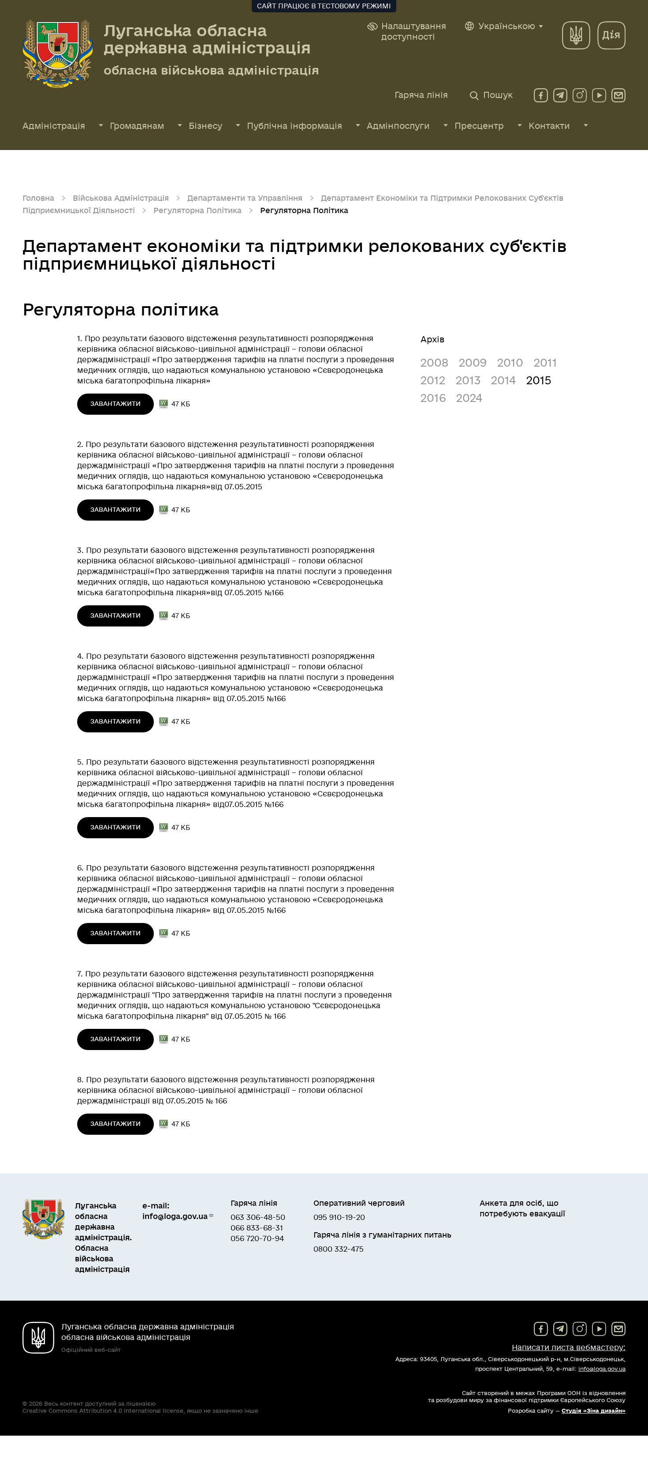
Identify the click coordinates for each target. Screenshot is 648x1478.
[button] (407, 31)
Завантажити (115, 404)
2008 (434, 363)
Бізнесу (205, 126)
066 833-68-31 (257, 1228)
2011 (545, 363)
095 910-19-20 (339, 1217)
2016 (433, 398)
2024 (469, 398)
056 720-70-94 (257, 1238)
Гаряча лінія (421, 95)
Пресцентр (479, 126)
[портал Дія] (611, 35)
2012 (433, 381)
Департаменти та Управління (244, 198)
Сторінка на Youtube (599, 95)
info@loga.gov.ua (618, 95)
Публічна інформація (294, 126)
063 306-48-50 (258, 1217)
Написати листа (569, 1347)
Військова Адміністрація (121, 198)
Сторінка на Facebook (541, 95)
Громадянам (137, 126)
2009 (473, 363)
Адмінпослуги (398, 126)
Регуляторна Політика (197, 210)
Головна (38, 198)
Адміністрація (53, 126)
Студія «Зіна (594, 1410)
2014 (503, 381)
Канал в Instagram (580, 95)
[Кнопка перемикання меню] (101, 125)
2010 (510, 363)
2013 (468, 381)
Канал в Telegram (560, 95)
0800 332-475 (338, 1249)
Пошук (498, 95)
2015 (538, 381)
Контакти (549, 126)
